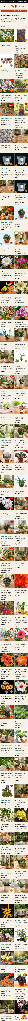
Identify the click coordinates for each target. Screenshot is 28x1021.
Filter (4, 26)
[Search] (5, 6)
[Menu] (1, 6)
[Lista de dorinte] (23, 6)
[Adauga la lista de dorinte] (1, 41)
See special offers (18, 10)
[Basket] (26, 6)
